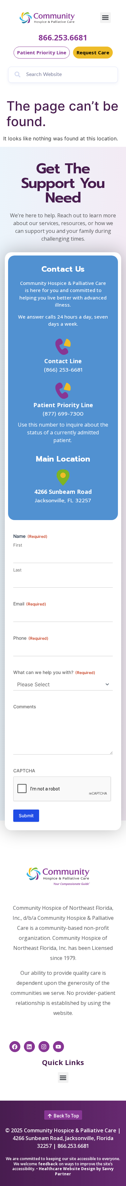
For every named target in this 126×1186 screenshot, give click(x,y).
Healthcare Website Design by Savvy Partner (76, 1171)
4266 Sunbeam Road (63, 491)
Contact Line (63, 361)
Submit (26, 815)
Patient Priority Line (63, 405)
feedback (48, 1164)
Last (17, 569)
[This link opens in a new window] (63, 477)
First (17, 545)
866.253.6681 (63, 37)
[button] (105, 17)
